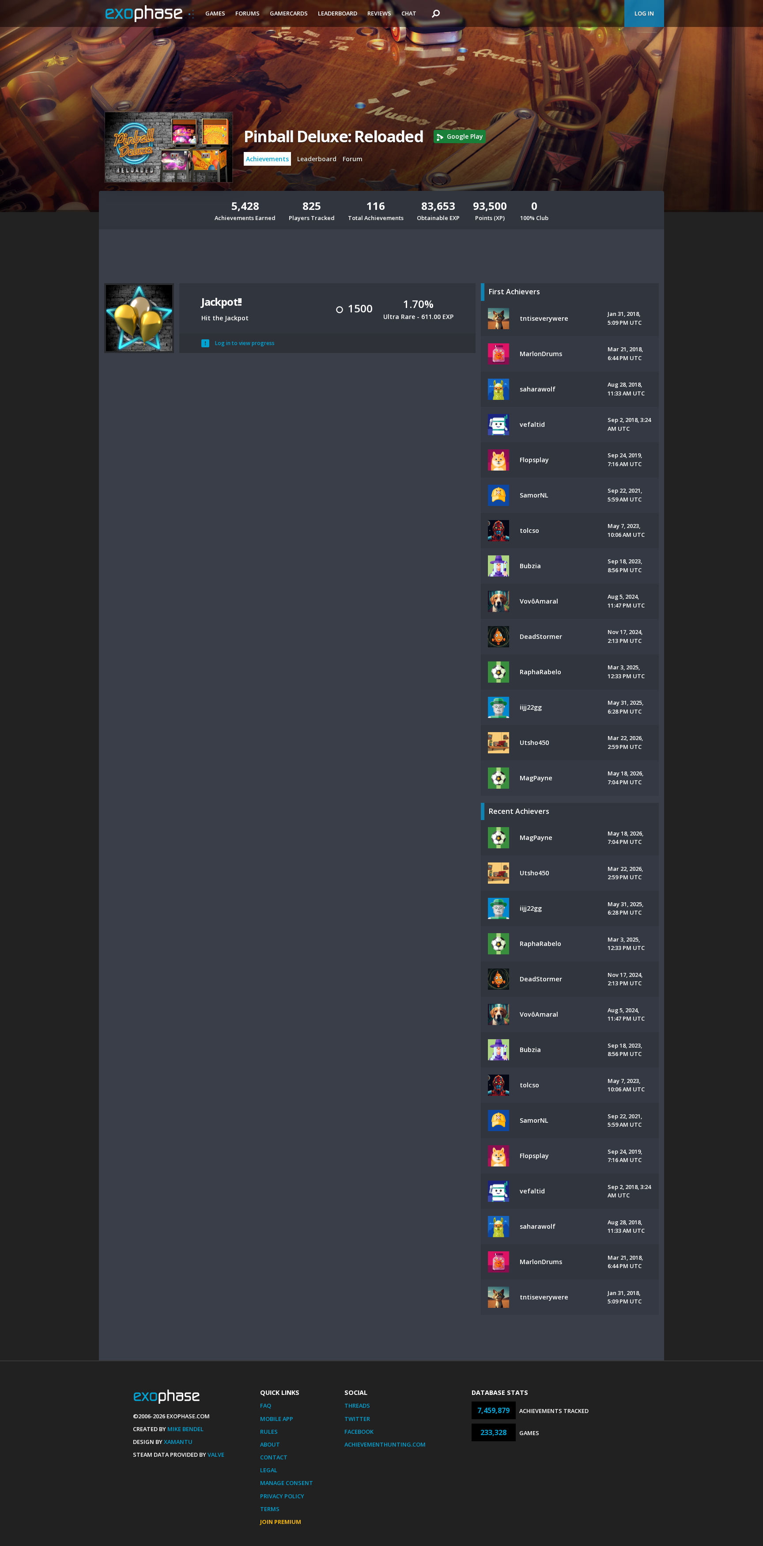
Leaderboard (337, 13)
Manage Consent (286, 1483)
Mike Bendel (185, 1429)
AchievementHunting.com (385, 1444)
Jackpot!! (221, 301)
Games (215, 13)
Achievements (267, 159)
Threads (357, 1405)
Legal (268, 1470)
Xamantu (178, 1442)
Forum (353, 159)
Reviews (379, 13)
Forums (247, 13)
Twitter (357, 1419)
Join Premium (280, 1522)
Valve (216, 1455)
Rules (269, 1432)
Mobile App (276, 1419)
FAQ (265, 1405)
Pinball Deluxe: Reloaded (333, 136)
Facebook (359, 1432)
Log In (644, 13)
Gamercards (289, 13)
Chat (408, 13)
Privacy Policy (282, 1496)
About (270, 1444)
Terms (270, 1509)
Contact (273, 1457)
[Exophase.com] (150, 14)
